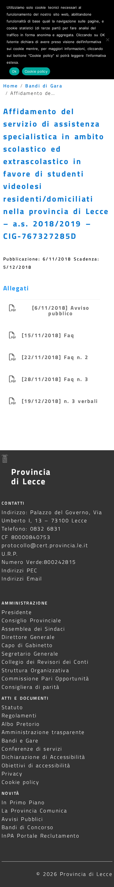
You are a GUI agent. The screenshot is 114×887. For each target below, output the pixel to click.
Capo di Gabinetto (27, 645)
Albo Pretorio (21, 724)
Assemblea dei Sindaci (33, 629)
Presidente (17, 612)
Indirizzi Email (22, 578)
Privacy (12, 773)
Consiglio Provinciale (31, 620)
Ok (14, 71)
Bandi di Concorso (28, 827)
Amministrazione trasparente (43, 732)
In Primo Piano (23, 802)
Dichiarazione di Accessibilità (43, 757)
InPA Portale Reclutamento (41, 836)
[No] (107, 39)
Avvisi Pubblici (22, 819)
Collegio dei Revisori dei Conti (45, 662)
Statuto (12, 707)
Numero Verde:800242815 (39, 562)
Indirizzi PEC (20, 570)
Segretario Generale (30, 653)
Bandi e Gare (20, 740)
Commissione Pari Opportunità (45, 678)
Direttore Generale (28, 637)
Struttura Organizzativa (35, 670)
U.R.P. (10, 554)
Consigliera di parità (31, 687)
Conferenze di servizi (32, 749)
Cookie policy (21, 782)
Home (10, 85)
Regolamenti (19, 715)
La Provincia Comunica (34, 810)
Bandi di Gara (43, 85)
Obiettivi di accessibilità (36, 765)
